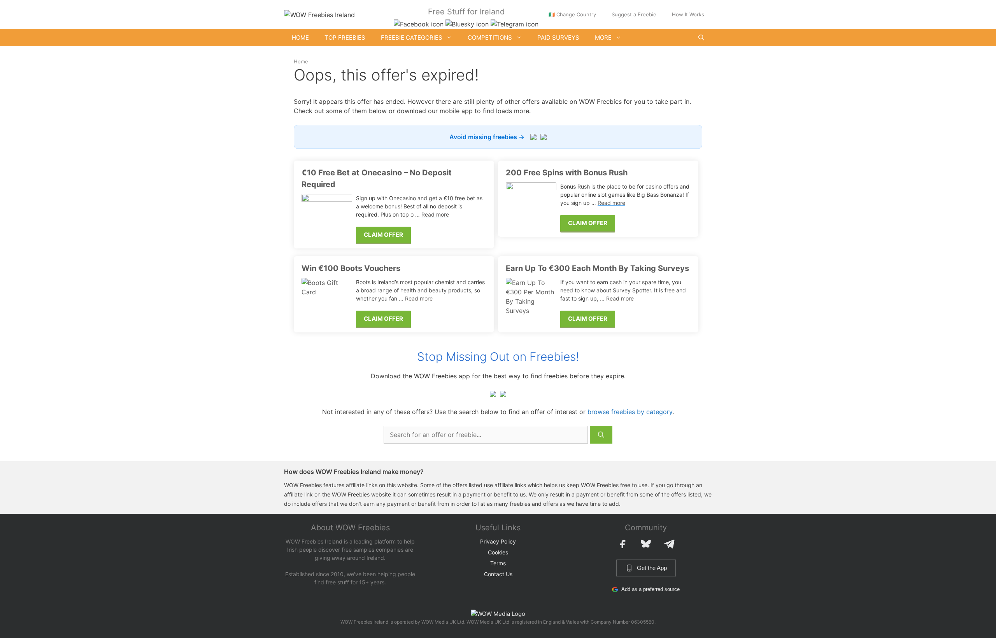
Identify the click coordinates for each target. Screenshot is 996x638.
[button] (701, 37)
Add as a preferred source (650, 589)
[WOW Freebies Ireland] (319, 14)
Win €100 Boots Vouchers (351, 268)
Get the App (652, 568)
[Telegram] (669, 544)
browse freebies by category (629, 412)
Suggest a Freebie (634, 14)
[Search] (601, 435)
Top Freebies (344, 37)
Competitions (490, 37)
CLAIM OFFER (383, 234)
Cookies (498, 552)
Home (300, 37)
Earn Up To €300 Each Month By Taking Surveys (597, 268)
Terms (498, 563)
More (603, 37)
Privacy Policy (498, 541)
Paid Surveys (558, 37)
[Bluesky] (645, 544)
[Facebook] (622, 544)
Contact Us (498, 574)
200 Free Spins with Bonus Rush (567, 172)
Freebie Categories (411, 37)
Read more (435, 214)
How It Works (688, 14)
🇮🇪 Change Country (572, 14)
